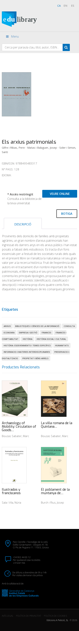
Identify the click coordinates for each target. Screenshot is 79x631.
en (65, 5)
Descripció (22, 224)
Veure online (60, 194)
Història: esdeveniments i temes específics (27, 345)
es (72, 5)
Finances (46, 332)
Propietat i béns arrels (35, 358)
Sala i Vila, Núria (11, 502)
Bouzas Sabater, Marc (15, 436)
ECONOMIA (9, 332)
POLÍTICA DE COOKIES (55, 615)
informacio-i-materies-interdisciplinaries (27, 351)
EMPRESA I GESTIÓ (28, 332)
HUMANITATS (62, 345)
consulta (69, 326)
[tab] (23, 223)
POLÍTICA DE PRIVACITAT (28, 615)
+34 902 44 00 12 (21, 557)
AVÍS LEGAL (7, 615)
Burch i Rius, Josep (52, 502)
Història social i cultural (51, 339)
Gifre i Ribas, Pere (13, 147)
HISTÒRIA (27, 339)
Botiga (66, 214)
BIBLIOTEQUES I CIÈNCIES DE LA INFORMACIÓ (37, 326)
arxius (7, 326)
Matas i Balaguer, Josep (42, 147)
